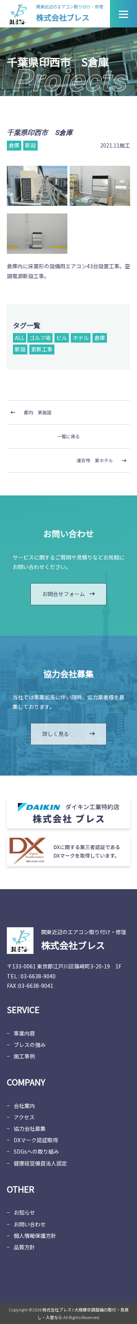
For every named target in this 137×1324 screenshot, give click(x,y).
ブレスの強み (30, 1044)
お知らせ (24, 1212)
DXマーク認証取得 (36, 1140)
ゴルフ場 (40, 337)
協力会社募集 (30, 1128)
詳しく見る (55, 733)
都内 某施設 (37, 412)
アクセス (24, 1117)
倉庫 (99, 337)
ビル (61, 337)
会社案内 (24, 1105)
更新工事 (42, 349)
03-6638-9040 (38, 976)
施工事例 (24, 1056)
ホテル (81, 337)
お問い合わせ (30, 1224)
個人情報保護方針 (35, 1235)
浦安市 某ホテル (94, 460)
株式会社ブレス (62, 17)
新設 (20, 349)
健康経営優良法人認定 (40, 1163)
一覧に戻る (68, 436)
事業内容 (24, 1033)
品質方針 (24, 1247)
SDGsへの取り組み (36, 1151)
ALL (19, 337)
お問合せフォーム (63, 594)
